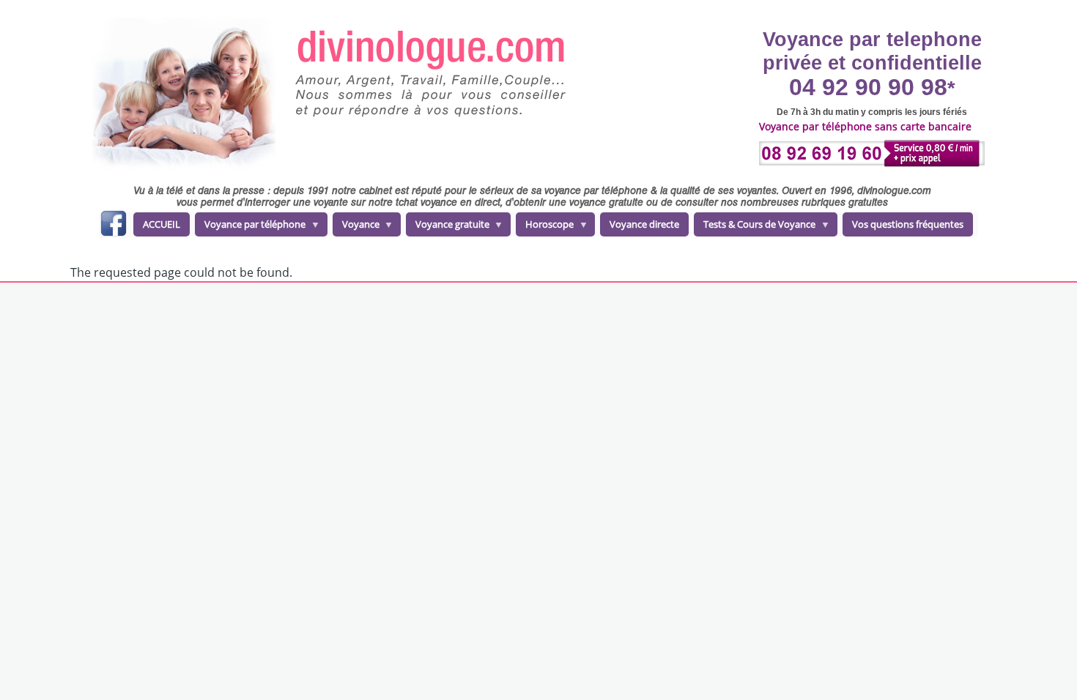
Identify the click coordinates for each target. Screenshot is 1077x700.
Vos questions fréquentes (907, 224)
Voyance (356, 227)
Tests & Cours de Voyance (754, 227)
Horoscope (545, 227)
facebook (113, 226)
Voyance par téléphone (250, 227)
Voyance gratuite (447, 227)
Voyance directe (644, 224)
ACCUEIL (161, 224)
